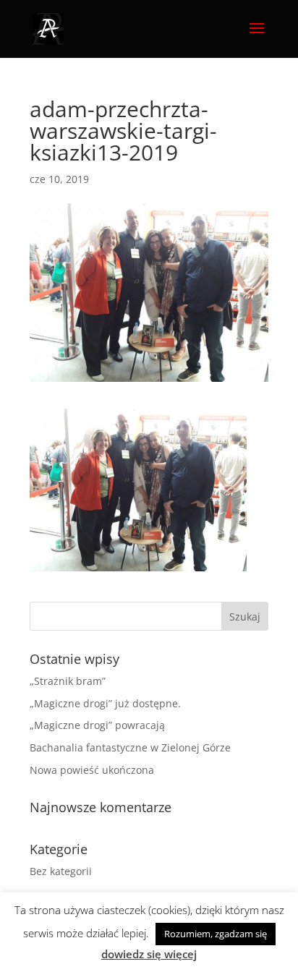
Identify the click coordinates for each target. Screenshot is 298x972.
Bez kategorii (61, 871)
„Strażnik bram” (68, 681)
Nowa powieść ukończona (92, 770)
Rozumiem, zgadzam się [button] (215, 933)
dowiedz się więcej (149, 954)
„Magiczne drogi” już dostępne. (105, 703)
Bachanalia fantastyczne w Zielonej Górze (130, 747)
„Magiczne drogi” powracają (97, 725)
